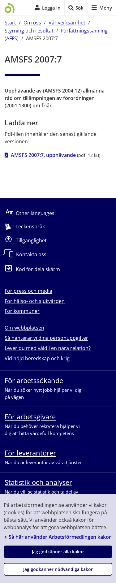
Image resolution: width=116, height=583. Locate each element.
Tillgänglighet (31, 240)
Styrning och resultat (29, 30)
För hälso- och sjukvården (35, 301)
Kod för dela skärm (38, 269)
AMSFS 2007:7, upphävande (43, 154)
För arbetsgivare (30, 416)
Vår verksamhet (67, 22)
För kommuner (22, 311)
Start (10, 22)
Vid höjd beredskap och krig (37, 358)
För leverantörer (30, 452)
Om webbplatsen (24, 327)
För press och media (28, 290)
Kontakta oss (31, 254)
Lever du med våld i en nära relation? (48, 348)
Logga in (51, 8)
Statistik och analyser (38, 482)
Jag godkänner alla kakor (58, 552)
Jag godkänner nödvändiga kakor (58, 569)
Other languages (35, 213)
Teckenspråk (30, 226)
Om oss (32, 22)
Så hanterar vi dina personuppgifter (46, 338)
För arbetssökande (34, 380)
